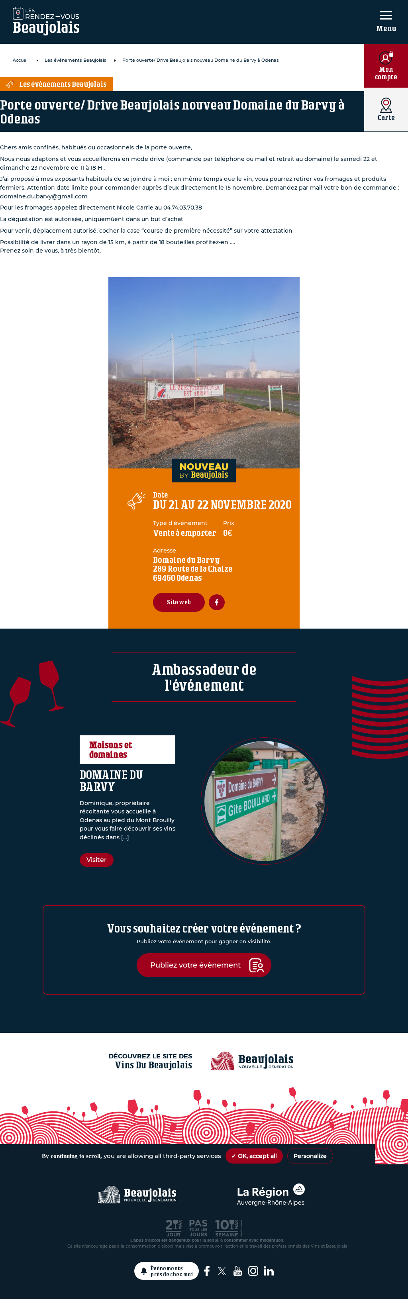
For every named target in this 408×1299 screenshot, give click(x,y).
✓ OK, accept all (254, 1156)
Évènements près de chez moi (172, 1271)
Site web (179, 602)
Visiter (96, 860)
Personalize (310, 1156)
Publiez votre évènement (195, 965)
